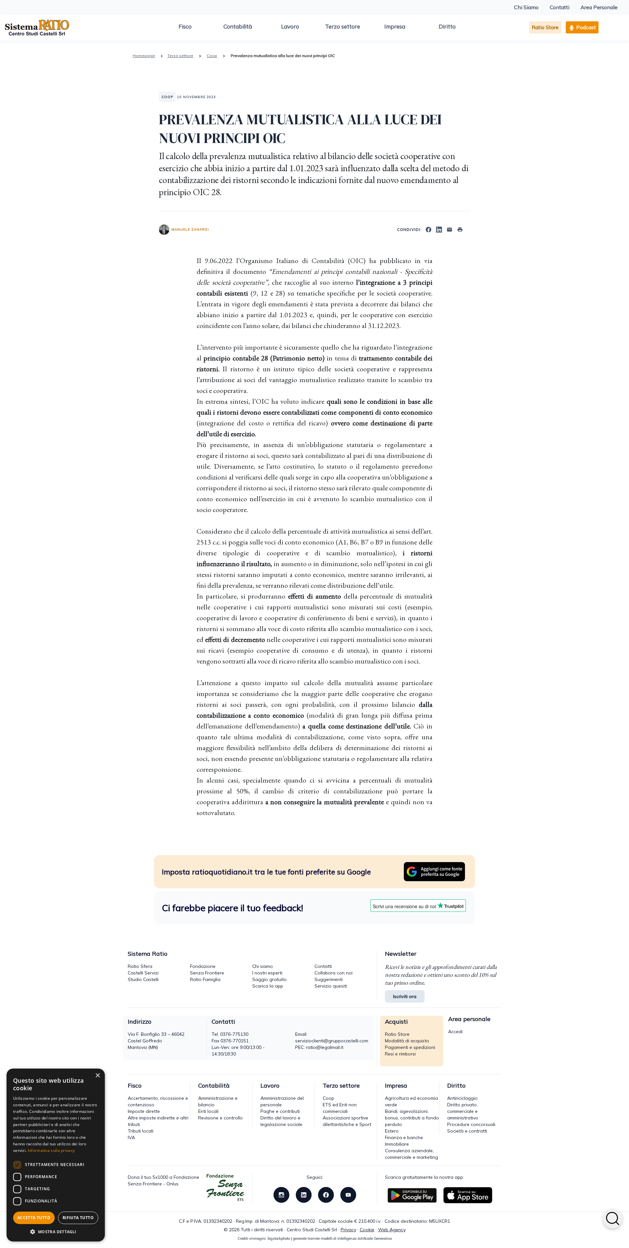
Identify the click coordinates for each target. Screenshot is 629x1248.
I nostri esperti (267, 973)
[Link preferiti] (434, 871)
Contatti (559, 7)
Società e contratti (467, 1131)
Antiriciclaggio (462, 1098)
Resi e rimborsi (400, 1054)
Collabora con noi (333, 973)
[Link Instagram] (281, 1194)
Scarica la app (267, 986)
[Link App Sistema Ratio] (412, 1195)
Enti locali (208, 1111)
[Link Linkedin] (304, 1194)
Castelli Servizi (143, 973)
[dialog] (56, 1155)
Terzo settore (342, 26)
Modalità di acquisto (407, 1041)
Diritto (447, 26)
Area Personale (599, 7)
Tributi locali (140, 1131)
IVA (131, 1137)
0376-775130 (234, 1034)
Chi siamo (262, 966)
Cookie (367, 1230)
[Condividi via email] (449, 229)
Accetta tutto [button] (33, 1217)
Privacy (348, 1230)
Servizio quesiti (330, 986)
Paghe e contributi (280, 1111)
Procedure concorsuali (471, 1124)
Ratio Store (545, 27)
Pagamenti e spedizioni (410, 1047)
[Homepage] (37, 27)
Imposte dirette (144, 1111)
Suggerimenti (328, 979)
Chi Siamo (526, 7)
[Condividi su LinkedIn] (439, 229)
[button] (55, 1231)
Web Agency (392, 1230)
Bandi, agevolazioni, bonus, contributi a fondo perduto (412, 1117)
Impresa (394, 26)
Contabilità (237, 26)
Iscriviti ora (404, 996)
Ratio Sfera (140, 966)
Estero (392, 1131)
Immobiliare (397, 1144)
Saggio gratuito (269, 979)
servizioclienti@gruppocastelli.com (331, 1041)
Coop (212, 55)
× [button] (97, 1075)
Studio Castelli (143, 979)
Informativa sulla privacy (51, 1150)
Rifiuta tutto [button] (78, 1217)
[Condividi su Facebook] (428, 229)
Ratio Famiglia (205, 979)
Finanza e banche (404, 1137)
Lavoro (290, 26)
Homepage (144, 55)
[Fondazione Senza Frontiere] (225, 1188)
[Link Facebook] (326, 1194)
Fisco (185, 26)
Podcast (585, 27)
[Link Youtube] (348, 1194)
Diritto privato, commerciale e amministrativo (462, 1111)
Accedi (455, 1031)
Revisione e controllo (220, 1118)
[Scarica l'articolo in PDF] (460, 229)
